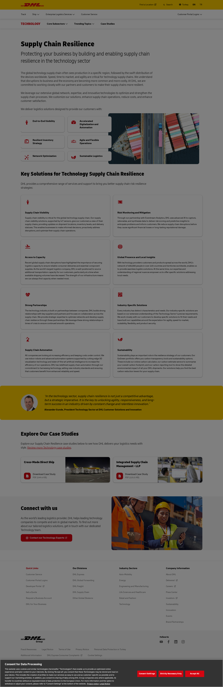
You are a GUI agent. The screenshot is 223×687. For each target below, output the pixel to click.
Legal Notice (105, 684)
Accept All (194, 673)
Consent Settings (147, 673)
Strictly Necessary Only (171, 673)
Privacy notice (93, 684)
